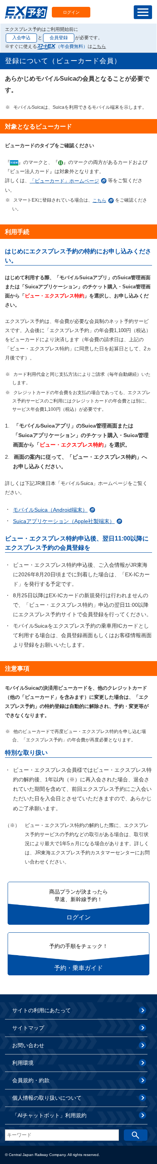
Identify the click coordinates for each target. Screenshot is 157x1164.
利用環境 (23, 1063)
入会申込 (21, 37)
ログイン (71, 12)
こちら (99, 46)
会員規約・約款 (31, 1080)
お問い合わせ (28, 1045)
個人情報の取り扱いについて (47, 1098)
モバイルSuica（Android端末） (50, 510)
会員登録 (59, 37)
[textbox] (62, 1135)
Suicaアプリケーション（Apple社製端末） (64, 521)
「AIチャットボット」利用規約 (49, 1115)
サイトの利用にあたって (41, 1010)
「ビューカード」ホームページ (64, 181)
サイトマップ (28, 1028)
